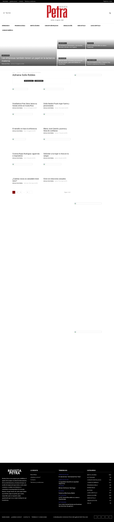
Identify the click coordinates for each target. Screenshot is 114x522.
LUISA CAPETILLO (62, 43)
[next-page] (31, 192)
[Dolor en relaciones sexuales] (57, 170)
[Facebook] (94, 13)
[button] (110, 13)
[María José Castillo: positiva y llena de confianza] (57, 120)
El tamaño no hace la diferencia (24, 129)
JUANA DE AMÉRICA (92, 60)
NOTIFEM (61, 486)
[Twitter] (103, 13)
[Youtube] (106, 13)
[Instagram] (97, 13)
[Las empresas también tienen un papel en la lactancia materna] (28, 49)
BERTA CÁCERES (62, 58)
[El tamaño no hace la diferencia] (25, 120)
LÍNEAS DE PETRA (64, 474)
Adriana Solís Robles (17, 108)
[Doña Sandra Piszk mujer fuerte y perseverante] (57, 95)
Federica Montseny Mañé (67, 493)
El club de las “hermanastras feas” (70, 476)
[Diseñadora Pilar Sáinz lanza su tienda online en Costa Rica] (25, 95)
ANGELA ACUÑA (5, 55)
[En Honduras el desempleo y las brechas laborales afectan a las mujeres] (71, 40)
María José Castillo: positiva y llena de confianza (55, 130)
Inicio (13, 72)
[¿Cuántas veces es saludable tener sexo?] (25, 170)
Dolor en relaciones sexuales (54, 179)
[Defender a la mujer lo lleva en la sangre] (57, 145)
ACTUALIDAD (90, 43)
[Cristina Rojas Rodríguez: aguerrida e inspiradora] (25, 145)
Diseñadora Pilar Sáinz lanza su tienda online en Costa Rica (24, 105)
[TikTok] (100, 13)
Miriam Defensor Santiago (67, 488)
